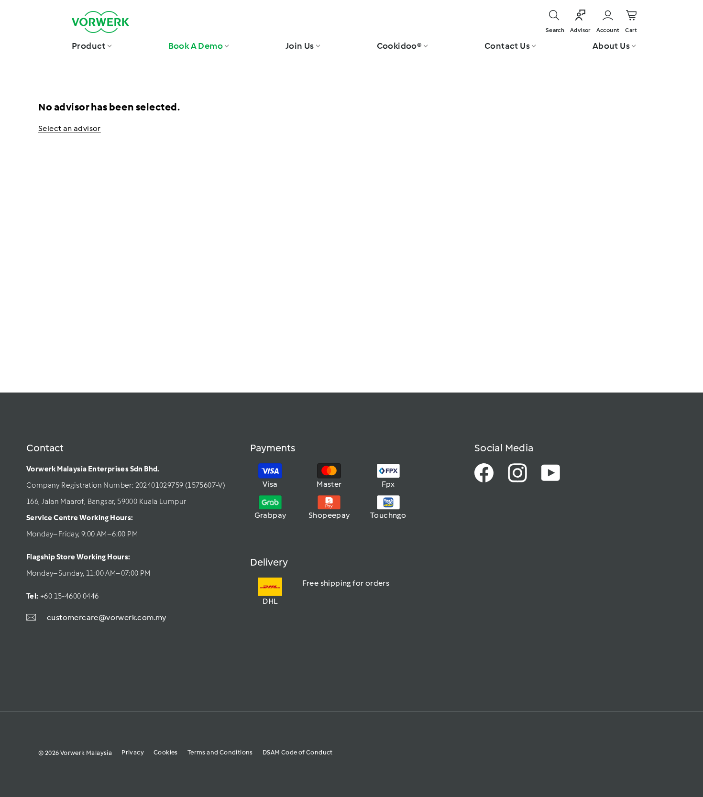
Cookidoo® (399, 46)
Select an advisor (69, 128)
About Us (611, 46)
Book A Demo (195, 46)
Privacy (132, 752)
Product (89, 46)
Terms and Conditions (220, 752)
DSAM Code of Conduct (298, 752)
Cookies (166, 752)
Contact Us (507, 46)
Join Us (300, 46)
